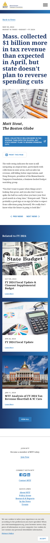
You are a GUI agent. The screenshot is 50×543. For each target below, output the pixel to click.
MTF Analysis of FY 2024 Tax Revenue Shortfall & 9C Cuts (24, 397)
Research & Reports (25, 498)
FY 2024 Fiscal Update (19, 342)
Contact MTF (25, 480)
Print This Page (16, 155)
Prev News (18, 216)
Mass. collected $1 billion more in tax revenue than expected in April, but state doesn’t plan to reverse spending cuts (23, 141)
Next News (32, 216)
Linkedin (28, 474)
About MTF (25, 492)
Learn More (9, 294)
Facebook (21, 474)
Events (25, 504)
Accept (43, 538)
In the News (25, 501)
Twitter (24, 474)
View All (25, 419)
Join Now (25, 457)
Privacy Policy (8, 533)
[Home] (12, 5)
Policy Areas (25, 495)
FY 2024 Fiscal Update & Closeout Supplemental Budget (20, 285)
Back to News (9, 19)
